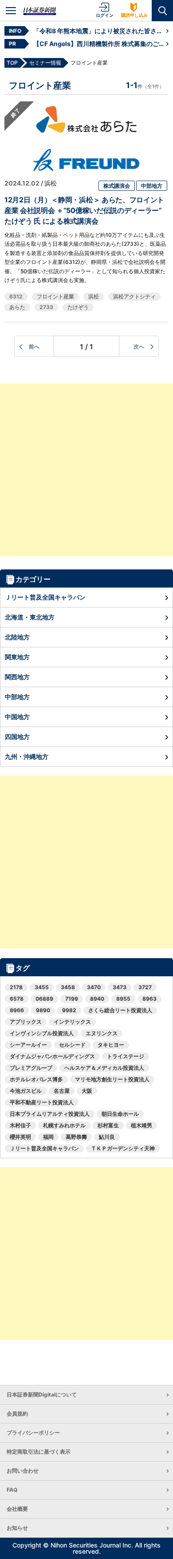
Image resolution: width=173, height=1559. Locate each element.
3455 (42, 987)
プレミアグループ (31, 1067)
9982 (69, 1010)
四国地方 (17, 736)
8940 (97, 998)
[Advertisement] (86, 469)
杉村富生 (108, 1125)
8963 (149, 998)
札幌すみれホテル (64, 1125)
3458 (68, 987)
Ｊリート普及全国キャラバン (45, 597)
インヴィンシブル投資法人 (42, 1033)
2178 (16, 987)
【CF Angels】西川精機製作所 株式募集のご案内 (99, 43)
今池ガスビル (26, 1090)
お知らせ (17, 1527)
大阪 (87, 1090)
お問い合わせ (23, 1470)
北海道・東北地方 (30, 617)
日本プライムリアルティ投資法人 (50, 1113)
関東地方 (17, 657)
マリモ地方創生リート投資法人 (112, 1079)
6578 (17, 998)
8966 (17, 1010)
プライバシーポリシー (33, 1432)
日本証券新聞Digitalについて (42, 1394)
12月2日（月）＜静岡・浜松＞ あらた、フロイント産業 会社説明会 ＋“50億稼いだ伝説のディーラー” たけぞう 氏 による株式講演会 (84, 210)
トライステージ (125, 1056)
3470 (94, 987)
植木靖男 (141, 1125)
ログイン (105, 15)
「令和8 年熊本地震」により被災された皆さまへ (99, 31)
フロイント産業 (55, 296)
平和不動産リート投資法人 (42, 1102)
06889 (44, 998)
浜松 (93, 296)
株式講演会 (116, 185)
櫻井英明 (20, 1136)
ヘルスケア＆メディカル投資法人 (104, 1067)
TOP (12, 62)
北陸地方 (17, 637)
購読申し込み (134, 15)
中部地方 (151, 185)
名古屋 (62, 1090)
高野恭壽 (76, 1136)
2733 (46, 307)
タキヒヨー (111, 1044)
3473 (119, 987)
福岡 (48, 1136)
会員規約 (17, 1413)
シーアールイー (28, 1044)
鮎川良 (107, 1136)
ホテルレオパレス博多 (36, 1079)
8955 (123, 998)
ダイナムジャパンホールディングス (52, 1056)
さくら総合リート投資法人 (120, 1010)
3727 (145, 987)
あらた (17, 307)
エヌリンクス (102, 1033)
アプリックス (26, 1021)
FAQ (12, 1489)
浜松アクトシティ (134, 296)
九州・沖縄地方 (26, 756)
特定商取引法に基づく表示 (39, 1451)
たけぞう (78, 307)
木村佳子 (20, 1125)
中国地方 (17, 716)
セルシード (72, 1044)
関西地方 (17, 677)
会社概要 (17, 1508)
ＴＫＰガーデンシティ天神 (123, 1148)
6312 (16, 296)
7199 (71, 998)
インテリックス (72, 1021)
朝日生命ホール (120, 1113)
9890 (43, 1010)
